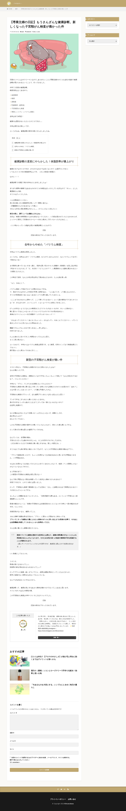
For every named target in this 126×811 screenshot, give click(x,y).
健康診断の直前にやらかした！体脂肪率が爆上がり (29, 143)
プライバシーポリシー (58, 799)
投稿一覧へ (56, 637)
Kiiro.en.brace (69, 803)
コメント (13, 713)
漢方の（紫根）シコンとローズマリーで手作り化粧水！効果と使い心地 (54, 672)
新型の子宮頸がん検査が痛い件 (23, 150)
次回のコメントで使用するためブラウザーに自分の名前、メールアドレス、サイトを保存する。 (41, 757)
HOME (10, 9)
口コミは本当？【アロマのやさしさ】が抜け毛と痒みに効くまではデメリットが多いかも (54, 658)
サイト (12, 749)
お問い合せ (72, 799)
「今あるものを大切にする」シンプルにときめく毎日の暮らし (54, 686)
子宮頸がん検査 (36, 31)
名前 (12, 733)
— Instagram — (17, 3)
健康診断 (28, 31)
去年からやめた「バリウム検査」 (23, 146)
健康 (16, 8)
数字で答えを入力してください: (20, 760)
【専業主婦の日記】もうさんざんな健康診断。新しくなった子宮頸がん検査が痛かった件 (44, 8)
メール (13, 741)
